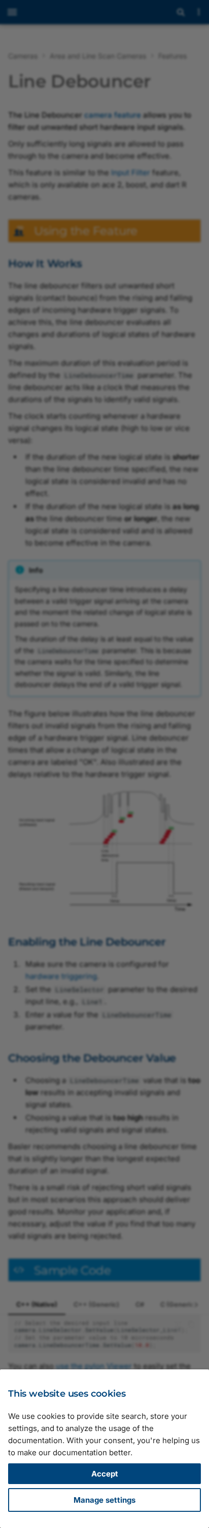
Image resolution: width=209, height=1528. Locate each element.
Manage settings (104, 1500)
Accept (104, 1473)
